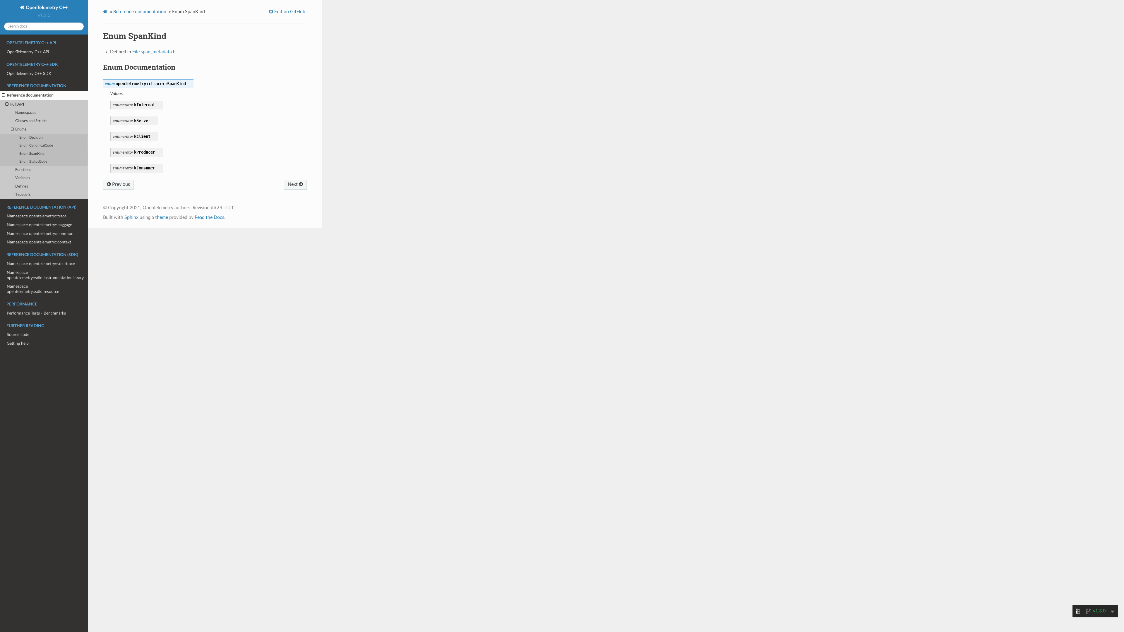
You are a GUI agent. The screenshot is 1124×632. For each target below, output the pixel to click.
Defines (21, 186)
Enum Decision (31, 137)
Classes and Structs (31, 121)
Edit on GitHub (289, 11)
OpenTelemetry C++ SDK (29, 73)
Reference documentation (30, 95)
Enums (20, 129)
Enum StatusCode (33, 161)
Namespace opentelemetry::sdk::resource (33, 289)
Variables (22, 178)
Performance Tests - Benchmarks (36, 313)
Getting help (18, 343)
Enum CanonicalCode (36, 145)
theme (161, 217)
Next (293, 184)
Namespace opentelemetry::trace (36, 216)
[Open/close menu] (3, 95)
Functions (23, 170)
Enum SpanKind (31, 153)
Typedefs (23, 195)
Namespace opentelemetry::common (40, 233)
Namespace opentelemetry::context (39, 242)
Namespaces (25, 113)
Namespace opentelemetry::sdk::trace (41, 264)
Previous (120, 184)
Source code (18, 334)
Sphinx (131, 217)
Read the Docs (209, 217)
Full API (17, 104)
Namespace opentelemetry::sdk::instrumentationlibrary (45, 275)
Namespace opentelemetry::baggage (39, 225)
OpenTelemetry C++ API (28, 52)
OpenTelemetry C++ (46, 7)
